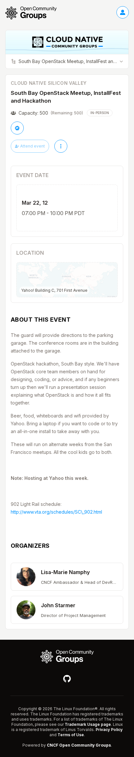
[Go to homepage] (34, 12)
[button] (67, 577)
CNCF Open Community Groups (79, 745)
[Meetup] (17, 128)
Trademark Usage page (88, 724)
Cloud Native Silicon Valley (49, 83)
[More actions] (60, 146)
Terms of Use (71, 734)
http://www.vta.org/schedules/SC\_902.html (56, 512)
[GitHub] (67, 678)
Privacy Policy (109, 729)
